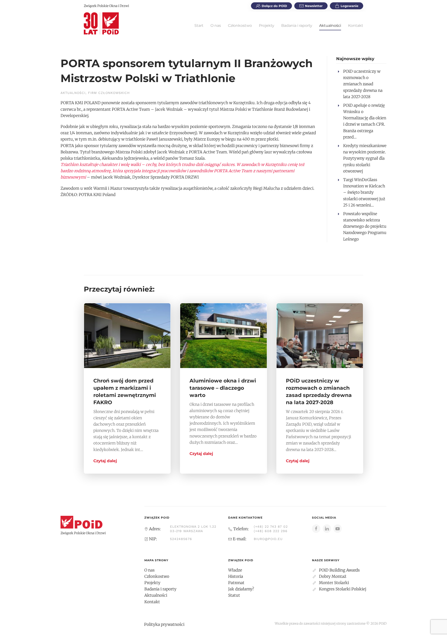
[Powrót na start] (101, 23)
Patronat (236, 582)
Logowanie (349, 6)
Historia (235, 576)
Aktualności (330, 25)
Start (198, 25)
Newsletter (314, 6)
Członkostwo (240, 25)
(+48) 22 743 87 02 (271, 526)
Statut (234, 595)
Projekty (266, 25)
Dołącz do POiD (274, 6)
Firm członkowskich (109, 93)
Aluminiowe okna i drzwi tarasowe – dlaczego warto (223, 388)
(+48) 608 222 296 (271, 531)
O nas (215, 25)
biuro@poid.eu (268, 539)
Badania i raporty (296, 25)
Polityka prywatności (164, 624)
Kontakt (355, 25)
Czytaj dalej (105, 460)
